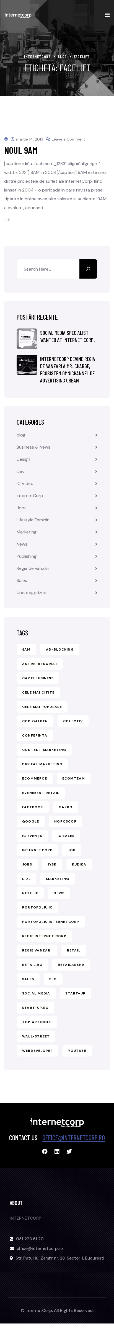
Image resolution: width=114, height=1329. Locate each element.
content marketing (44, 750)
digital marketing (42, 764)
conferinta (34, 735)
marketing (57, 879)
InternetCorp (30, 495)
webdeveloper (37, 1050)
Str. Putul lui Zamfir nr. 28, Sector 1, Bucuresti (59, 1258)
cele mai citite (38, 692)
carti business (38, 678)
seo (53, 979)
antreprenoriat (40, 664)
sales (28, 979)
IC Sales (66, 836)
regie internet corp (44, 936)
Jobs (22, 508)
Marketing (27, 532)
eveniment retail (40, 793)
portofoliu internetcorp (50, 922)
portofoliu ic (37, 907)
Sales (22, 580)
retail (74, 950)
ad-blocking (60, 649)
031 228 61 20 (30, 1239)
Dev (20, 471)
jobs (27, 864)
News (22, 544)
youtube (77, 1050)
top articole (36, 1022)
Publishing (27, 556)
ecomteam (73, 778)
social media (36, 993)
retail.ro (32, 965)
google (30, 821)
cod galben (35, 721)
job (72, 850)
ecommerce (34, 778)
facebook (32, 807)
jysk (52, 864)
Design (23, 459)
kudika (79, 864)
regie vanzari (37, 950)
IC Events (32, 836)
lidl (26, 879)
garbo (66, 807)
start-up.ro (35, 1007)
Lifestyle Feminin (33, 520)
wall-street (36, 1036)
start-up (75, 993)
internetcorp (37, 850)
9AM (26, 649)
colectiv (73, 721)
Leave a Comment (68, 139)
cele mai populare (42, 707)
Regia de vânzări (33, 568)
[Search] (88, 269)
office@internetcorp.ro (73, 1138)
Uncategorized (31, 592)
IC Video (25, 483)
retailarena (71, 965)
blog (21, 435)
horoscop (65, 821)
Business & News (33, 447)
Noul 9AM (21, 150)
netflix (30, 893)
